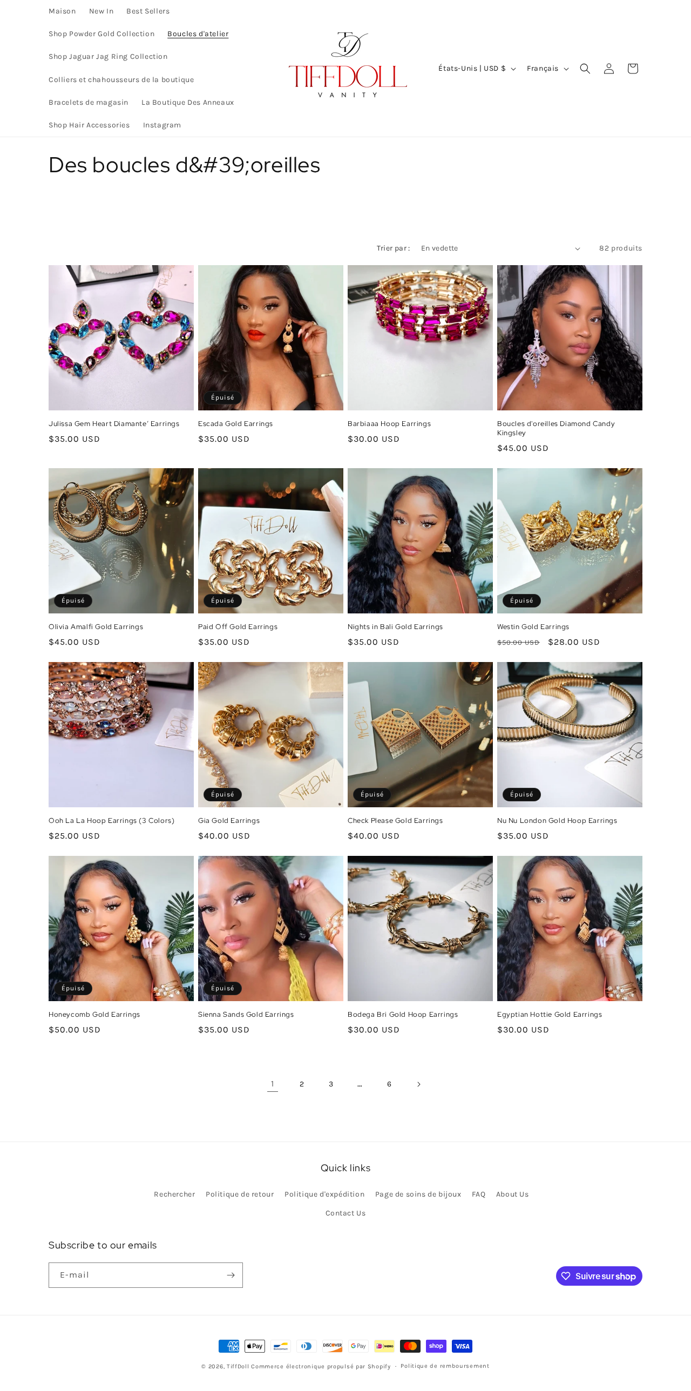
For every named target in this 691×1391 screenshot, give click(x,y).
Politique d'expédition (324, 1194)
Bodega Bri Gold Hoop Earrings (403, 1014)
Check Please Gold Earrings (395, 820)
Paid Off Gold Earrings (237, 627)
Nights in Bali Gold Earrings (395, 627)
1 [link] (272, 1083)
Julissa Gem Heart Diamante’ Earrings (114, 424)
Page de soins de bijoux (418, 1194)
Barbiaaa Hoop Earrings (389, 424)
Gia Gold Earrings (229, 820)
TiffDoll (238, 1366)
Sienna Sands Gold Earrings (246, 1014)
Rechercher (174, 1194)
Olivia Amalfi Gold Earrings (96, 627)
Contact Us (346, 1213)
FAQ (478, 1194)
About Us (512, 1194)
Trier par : (393, 248)
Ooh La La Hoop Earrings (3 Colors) (111, 820)
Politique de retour (240, 1194)
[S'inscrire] (230, 1275)
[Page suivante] (418, 1084)
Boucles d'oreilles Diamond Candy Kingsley (556, 428)
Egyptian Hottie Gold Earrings (549, 1014)
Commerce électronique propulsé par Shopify (320, 1366)
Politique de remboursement (445, 1365)
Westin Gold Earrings (533, 627)
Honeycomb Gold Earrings (94, 1014)
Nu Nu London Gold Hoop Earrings (557, 820)
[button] (585, 68)
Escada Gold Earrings (235, 424)
